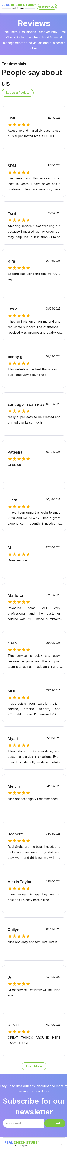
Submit (55, 1123)
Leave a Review (17, 93)
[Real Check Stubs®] (19, 9)
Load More (34, 1066)
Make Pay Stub (47, 6)
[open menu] (62, 7)
